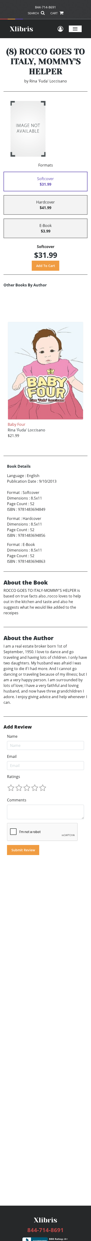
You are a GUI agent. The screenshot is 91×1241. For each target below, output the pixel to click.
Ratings (13, 776)
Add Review (18, 727)
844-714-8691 (45, 7)
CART (54, 13)
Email (12, 756)
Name (12, 736)
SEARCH (34, 13)
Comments (16, 800)
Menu (75, 28)
